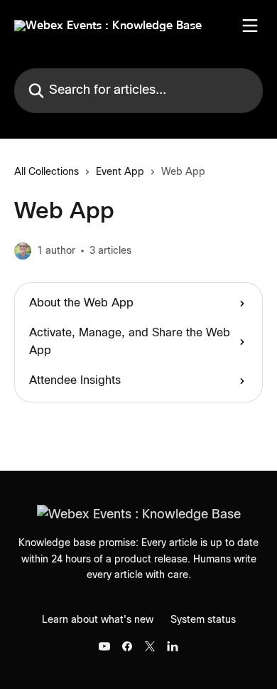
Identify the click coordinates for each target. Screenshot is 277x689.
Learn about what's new (97, 620)
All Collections (46, 172)
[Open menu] (250, 25)
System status (203, 620)
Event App (120, 172)
